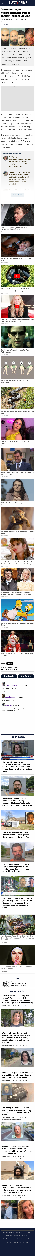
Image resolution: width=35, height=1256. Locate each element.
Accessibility (24, 1235)
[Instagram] (8, 670)
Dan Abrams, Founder (21, 1242)
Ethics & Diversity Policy (22, 1239)
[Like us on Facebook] (4, 670)
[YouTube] (2, 670)
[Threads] (10, 670)
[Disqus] (17, 706)
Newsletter (8, 1235)
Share (6, 25)
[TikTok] (6, 670)
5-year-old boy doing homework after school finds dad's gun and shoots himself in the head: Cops (16, 834)
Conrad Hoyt (6, 1080)
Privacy (16, 1235)
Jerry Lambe (6, 1005)
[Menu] (2, 3)
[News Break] (17, 670)
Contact (9, 1242)
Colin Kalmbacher (8, 1045)
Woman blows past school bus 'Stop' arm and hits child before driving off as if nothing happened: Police (17, 1075)
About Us (19, 1232)
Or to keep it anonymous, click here (18, 985)
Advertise (27, 1232)
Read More (17, 195)
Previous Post (10, 676)
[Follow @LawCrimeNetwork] (13, 670)
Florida (9, 663)
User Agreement (8, 1239)
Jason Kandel (5, 19)
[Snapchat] (15, 670)
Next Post (25, 676)
